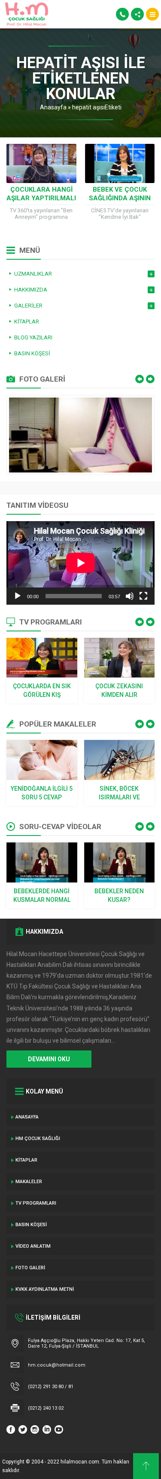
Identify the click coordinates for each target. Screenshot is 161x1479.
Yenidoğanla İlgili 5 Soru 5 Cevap (42, 793)
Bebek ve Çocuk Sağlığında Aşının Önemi (120, 198)
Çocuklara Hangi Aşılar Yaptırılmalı (41, 194)
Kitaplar (26, 1160)
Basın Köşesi (31, 1224)
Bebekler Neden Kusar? (119, 895)
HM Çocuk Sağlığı (37, 1138)
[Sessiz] (129, 596)
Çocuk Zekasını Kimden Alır (119, 690)
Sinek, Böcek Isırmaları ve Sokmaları (119, 793)
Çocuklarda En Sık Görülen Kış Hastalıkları (42, 691)
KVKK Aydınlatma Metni (44, 1289)
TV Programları (35, 1203)
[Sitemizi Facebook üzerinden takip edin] (10, 1429)
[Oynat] (17, 596)
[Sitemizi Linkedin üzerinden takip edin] (47, 1429)
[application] (80, 563)
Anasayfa (53, 107)
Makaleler (28, 1181)
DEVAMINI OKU (49, 1059)
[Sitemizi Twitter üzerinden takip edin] (22, 1429)
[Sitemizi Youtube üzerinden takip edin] (59, 1429)
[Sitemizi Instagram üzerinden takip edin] (34, 1429)
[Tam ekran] (143, 596)
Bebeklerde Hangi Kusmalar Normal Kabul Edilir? (41, 896)
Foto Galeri (30, 1268)
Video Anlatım (33, 1246)
